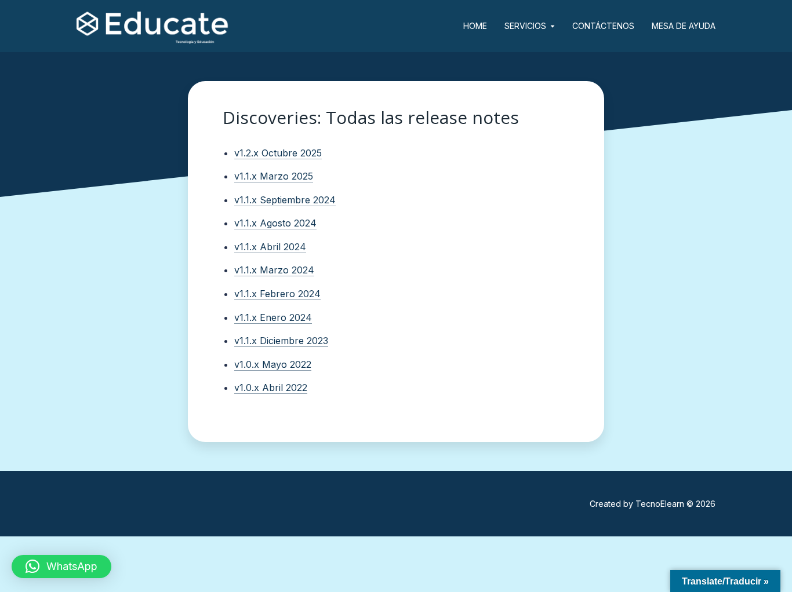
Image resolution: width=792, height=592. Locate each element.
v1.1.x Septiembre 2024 (285, 200)
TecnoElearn (659, 504)
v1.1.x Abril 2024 (270, 247)
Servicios (525, 26)
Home (475, 26)
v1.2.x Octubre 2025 (278, 153)
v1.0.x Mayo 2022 (272, 364)
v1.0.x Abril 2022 (270, 387)
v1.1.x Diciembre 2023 (281, 340)
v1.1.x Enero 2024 (273, 317)
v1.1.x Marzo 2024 (274, 270)
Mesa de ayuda (683, 26)
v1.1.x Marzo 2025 (273, 176)
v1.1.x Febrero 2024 (277, 293)
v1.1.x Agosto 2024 (275, 223)
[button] (61, 566)
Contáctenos (603, 26)
